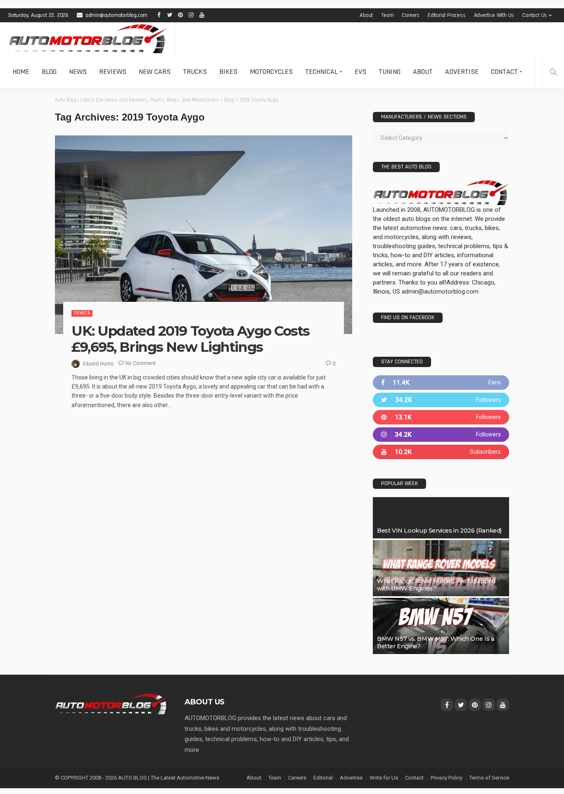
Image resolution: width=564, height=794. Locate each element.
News (78, 71)
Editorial (323, 778)
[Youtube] (441, 452)
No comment (141, 363)
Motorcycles (271, 71)
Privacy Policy (446, 778)
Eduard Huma (98, 363)
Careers (410, 15)
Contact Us (534, 15)
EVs (360, 71)
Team (387, 15)
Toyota (81, 313)
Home (20, 71)
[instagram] (441, 434)
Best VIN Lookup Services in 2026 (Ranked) (439, 530)
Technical (321, 71)
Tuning (389, 71)
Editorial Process (447, 15)
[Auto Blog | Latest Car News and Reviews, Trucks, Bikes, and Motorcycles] (111, 703)
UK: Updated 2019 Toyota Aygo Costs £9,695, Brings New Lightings (190, 339)
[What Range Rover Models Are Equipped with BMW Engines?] (441, 568)
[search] (553, 71)
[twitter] (441, 400)
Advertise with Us (494, 15)
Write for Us (384, 778)
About (366, 15)
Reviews (112, 71)
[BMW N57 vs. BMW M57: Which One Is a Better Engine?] (441, 626)
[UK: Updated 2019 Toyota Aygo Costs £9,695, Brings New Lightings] (203, 234)
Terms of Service (489, 778)
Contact (504, 71)
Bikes (228, 71)
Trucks (195, 71)
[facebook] (441, 382)
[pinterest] (441, 417)
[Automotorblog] (87, 38)
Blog (49, 71)
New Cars (155, 71)
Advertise (462, 71)
